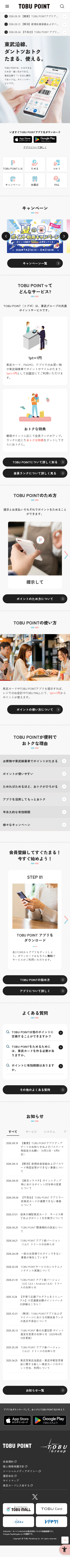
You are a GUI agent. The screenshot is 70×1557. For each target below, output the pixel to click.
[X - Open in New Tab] (35, 1496)
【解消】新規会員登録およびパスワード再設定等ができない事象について (42, 1167)
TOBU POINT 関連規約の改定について (42, 1229)
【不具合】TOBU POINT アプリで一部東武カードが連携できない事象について (42, 1201)
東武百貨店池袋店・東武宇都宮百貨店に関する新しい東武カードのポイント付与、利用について (41, 1364)
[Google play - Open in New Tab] (45, 139)
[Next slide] (64, 236)
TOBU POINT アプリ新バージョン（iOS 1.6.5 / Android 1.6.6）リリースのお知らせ (41, 1283)
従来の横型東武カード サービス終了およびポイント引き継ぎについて (41, 1216)
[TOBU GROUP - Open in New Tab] (18, 1521)
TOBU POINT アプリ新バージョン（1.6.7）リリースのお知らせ (40, 1242)
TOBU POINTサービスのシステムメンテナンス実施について (41, 1268)
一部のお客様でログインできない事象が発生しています (41, 1255)
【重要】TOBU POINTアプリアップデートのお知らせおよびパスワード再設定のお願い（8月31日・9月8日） (42, 1148)
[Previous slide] (6, 236)
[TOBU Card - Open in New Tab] (51, 1509)
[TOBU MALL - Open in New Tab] (18, 1509)
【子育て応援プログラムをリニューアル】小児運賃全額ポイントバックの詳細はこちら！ (41, 1300)
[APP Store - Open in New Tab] (22, 139)
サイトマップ (11, 1480)
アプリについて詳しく (35, 147)
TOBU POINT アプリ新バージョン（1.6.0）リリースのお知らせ (40, 1349)
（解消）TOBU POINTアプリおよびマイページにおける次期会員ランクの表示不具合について (41, 1317)
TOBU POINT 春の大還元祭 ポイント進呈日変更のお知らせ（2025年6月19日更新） (42, 1334)
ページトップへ (65, 1540)
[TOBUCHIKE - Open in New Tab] (51, 1521)
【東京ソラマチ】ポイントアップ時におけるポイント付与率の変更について (41, 1184)
